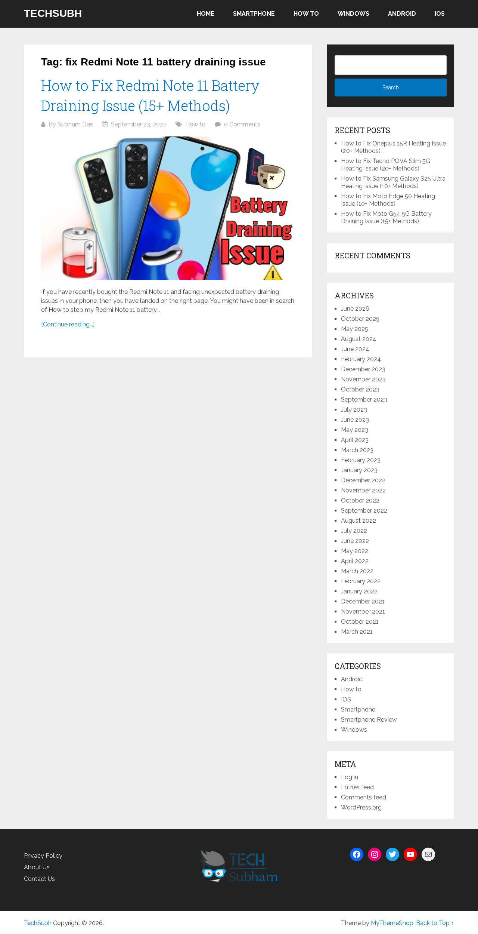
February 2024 (361, 359)
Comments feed (363, 797)
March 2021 (357, 631)
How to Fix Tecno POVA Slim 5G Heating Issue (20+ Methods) (385, 164)
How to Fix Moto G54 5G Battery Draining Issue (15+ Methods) (386, 217)
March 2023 (357, 450)
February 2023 (361, 460)
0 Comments (242, 124)
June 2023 (355, 419)
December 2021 (363, 601)
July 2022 (354, 530)
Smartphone (254, 13)
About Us (37, 867)
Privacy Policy (43, 855)
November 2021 (363, 611)
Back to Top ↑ (435, 923)
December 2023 (363, 369)
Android (402, 13)
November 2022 (363, 490)
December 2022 (363, 480)
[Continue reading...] (67, 324)
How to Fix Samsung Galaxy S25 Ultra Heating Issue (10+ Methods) (393, 182)
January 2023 (359, 470)
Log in (349, 777)
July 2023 (354, 409)
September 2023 (364, 399)
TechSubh (53, 13)
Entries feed (357, 787)
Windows (353, 13)
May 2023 (354, 429)
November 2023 (363, 379)
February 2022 (361, 581)
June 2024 (355, 349)
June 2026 (355, 308)
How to (306, 13)
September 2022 (364, 510)
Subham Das (75, 124)
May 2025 (354, 328)
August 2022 (358, 520)
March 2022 (357, 571)
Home (205, 13)
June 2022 (355, 540)
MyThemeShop (392, 923)
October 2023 (360, 389)
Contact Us (39, 878)
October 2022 (360, 500)
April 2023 (355, 439)
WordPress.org (361, 807)
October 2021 (360, 621)
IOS (440, 13)
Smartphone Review (369, 719)
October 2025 (360, 318)
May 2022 (354, 550)
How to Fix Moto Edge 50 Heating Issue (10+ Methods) (388, 200)
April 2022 (355, 561)
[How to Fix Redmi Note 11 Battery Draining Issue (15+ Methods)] (168, 208)
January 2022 (359, 591)
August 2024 (358, 338)
